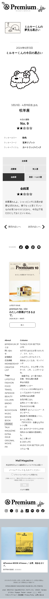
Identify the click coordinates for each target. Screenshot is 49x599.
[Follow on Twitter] (11, 510)
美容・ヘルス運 (35, 177)
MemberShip (12, 364)
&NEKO (8, 403)
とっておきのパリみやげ (30, 392)
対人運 (35, 169)
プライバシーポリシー (27, 478)
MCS (39, 592)
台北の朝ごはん (26, 399)
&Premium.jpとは (12, 345)
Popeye (17, 592)
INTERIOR (9, 393)
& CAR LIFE (25, 442)
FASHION (9, 383)
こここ (35, 592)
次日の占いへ (34, 227)
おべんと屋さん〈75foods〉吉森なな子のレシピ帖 (32, 422)
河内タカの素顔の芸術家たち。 (31, 433)
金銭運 (13, 177)
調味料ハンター (26, 386)
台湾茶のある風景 (27, 396)
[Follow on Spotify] (32, 510)
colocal (29, 592)
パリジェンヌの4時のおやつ (31, 389)
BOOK (8, 420)
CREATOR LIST (9, 368)
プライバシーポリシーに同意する (26, 475)
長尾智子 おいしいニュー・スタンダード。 (32, 411)
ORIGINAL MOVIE (10, 442)
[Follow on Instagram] (6, 510)
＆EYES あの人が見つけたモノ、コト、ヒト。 (32, 352)
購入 (22, 325)
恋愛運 (13, 169)
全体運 (24, 161)
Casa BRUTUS (20, 590)
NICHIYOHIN (11, 410)
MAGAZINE (10, 431)
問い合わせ (8, 352)
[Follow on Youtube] (22, 510)
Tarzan (23, 592)
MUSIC (8, 413)
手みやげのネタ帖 (27, 406)
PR (6, 447)
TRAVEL (8, 389)
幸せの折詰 (24, 382)
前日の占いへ (14, 227)
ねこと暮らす (25, 438)
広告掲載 (8, 360)
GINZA (37, 590)
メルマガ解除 (24, 490)
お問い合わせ (39, 595)
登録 (24, 485)
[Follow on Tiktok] (27, 510)
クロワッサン (30, 590)
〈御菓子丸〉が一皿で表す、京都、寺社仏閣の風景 (32, 377)
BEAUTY (8, 396)
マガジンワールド (11, 595)
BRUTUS (10, 590)
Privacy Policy (29, 595)
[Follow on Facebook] (42, 510)
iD (6, 407)
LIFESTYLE (10, 379)
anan (4, 590)
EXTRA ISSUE (8, 435)
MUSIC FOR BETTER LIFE (32, 445)
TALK (7, 427)
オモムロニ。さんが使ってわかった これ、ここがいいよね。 (32, 370)
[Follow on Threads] (16, 510)
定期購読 (8, 357)
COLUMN (9, 400)
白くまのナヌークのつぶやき (32, 429)
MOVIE (8, 417)
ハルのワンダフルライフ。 (31, 357)
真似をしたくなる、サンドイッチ (32, 361)
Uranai (8, 424)
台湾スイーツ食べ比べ (29, 403)
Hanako (44, 590)
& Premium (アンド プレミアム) (24, 8)
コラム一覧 (24, 449)
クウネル (11, 592)
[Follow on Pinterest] (37, 510)
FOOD (8, 386)
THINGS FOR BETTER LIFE (30, 345)
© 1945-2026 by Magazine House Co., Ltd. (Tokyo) (24, 586)
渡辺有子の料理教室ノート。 (32, 416)
